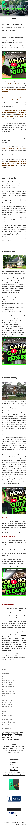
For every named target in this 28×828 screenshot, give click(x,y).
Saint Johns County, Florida (10, 739)
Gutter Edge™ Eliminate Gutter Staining (14, 775)
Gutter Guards (14, 767)
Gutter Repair (14, 764)
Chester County (18, 732)
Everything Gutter (14, 9)
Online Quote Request (9, 187)
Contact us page (7, 650)
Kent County (5, 735)
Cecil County (18, 734)
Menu (14, 18)
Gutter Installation (14, 762)
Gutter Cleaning (14, 770)
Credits (24, 824)
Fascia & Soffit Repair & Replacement (14, 772)
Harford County (14, 735)
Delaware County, (7, 734)
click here (6, 167)
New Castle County (7, 737)
